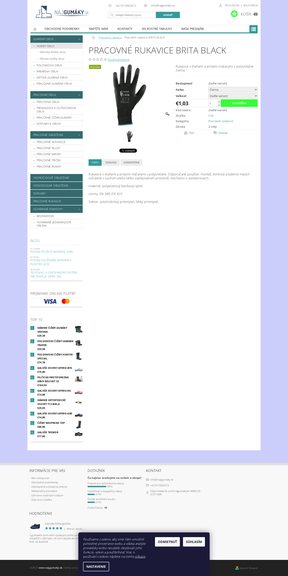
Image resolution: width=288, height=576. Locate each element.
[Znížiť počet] (219, 105)
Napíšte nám (98, 29)
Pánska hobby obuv (52, 58)
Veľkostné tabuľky (157, 29)
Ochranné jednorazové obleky (54, 224)
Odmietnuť (167, 542)
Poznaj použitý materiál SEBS (51, 252)
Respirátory (45, 216)
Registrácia (250, 5)
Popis (95, 162)
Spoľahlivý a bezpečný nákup (105, 491)
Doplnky (39, 193)
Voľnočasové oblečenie (51, 177)
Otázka (223, 133)
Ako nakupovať (40, 478)
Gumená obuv (43, 39)
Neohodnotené (119, 60)
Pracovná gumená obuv (54, 83)
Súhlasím (194, 542)
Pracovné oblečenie (48, 135)
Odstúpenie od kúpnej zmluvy (49, 486)
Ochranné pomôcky (47, 209)
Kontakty (124, 29)
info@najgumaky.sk (161, 479)
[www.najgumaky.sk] (61, 12)
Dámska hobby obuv (52, 52)
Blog (35, 240)
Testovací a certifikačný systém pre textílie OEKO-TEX (53, 274)
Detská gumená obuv (52, 77)
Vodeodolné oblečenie (50, 185)
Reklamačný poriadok (44, 491)
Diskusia (111, 162)
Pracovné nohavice (51, 142)
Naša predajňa (192, 29)
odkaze (140, 556)
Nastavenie (96, 566)
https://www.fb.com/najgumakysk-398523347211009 (175, 492)
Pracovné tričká (49, 160)
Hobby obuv (45, 46)
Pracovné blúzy (48, 148)
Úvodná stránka (35, 28)
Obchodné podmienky (62, 29)
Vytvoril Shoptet (249, 568)
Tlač (191, 133)
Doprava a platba (41, 499)
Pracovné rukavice (47, 201)
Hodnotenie (131, 162)
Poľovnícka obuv (49, 65)
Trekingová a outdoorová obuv (56, 109)
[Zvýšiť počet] (219, 101)
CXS (211, 115)
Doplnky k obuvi (49, 123)
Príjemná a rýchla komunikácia (106, 483)
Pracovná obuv (44, 95)
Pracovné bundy (49, 166)
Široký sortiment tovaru (101, 499)
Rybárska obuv (47, 71)
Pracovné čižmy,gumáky (54, 117)
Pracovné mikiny (49, 154)
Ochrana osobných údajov (47, 495)
